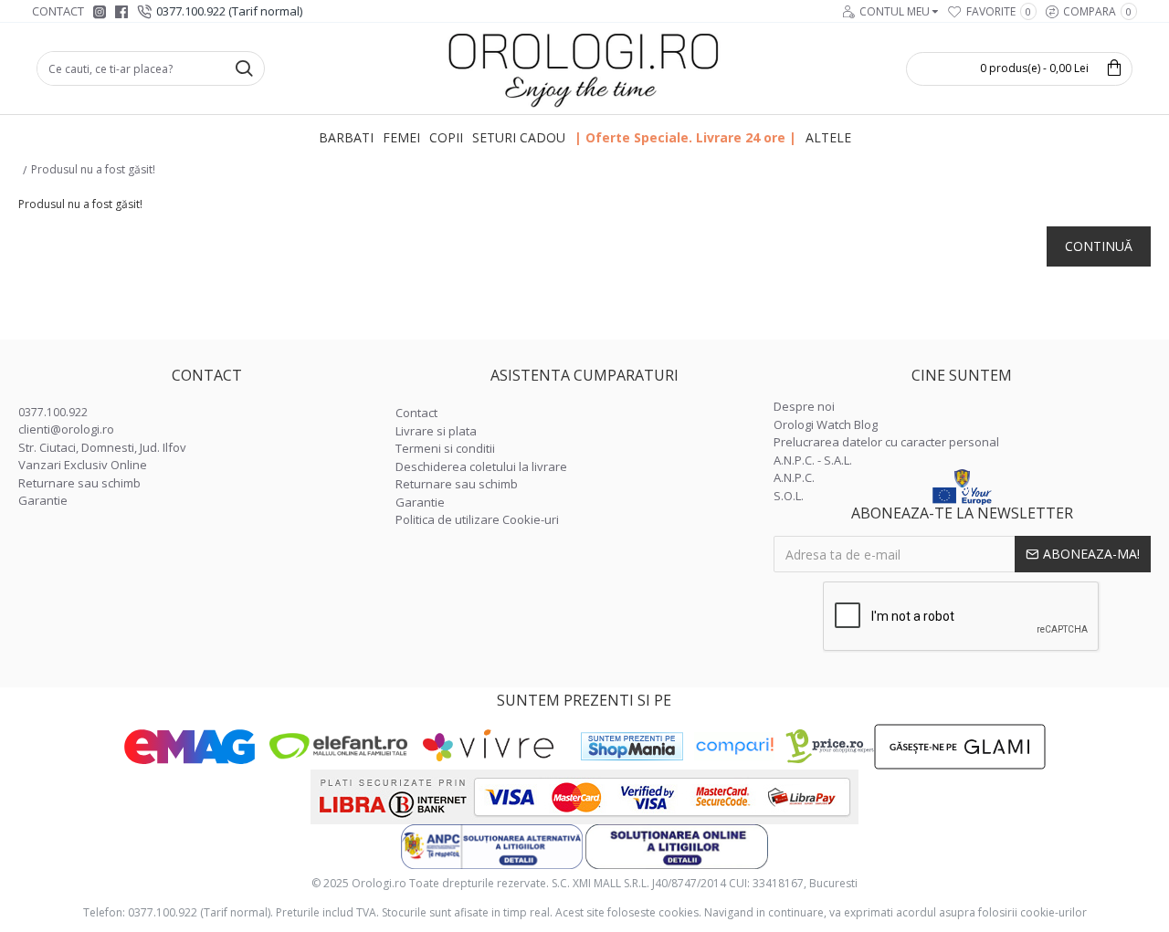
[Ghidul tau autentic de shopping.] (734, 746)
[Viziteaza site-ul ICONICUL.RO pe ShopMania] (632, 746)
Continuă (1098, 246)
